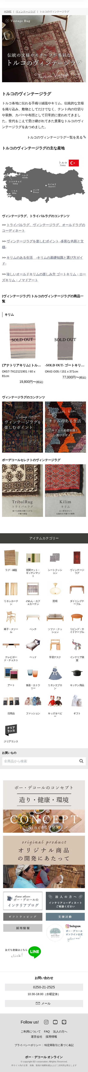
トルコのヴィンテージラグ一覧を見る (55, 137)
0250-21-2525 (44, 987)
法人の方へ (60, 1031)
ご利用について (31, 1031)
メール (46, 1003)
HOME (7, 11)
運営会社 (36, 1036)
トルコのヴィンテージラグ (54, 11)
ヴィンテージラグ (25, 11)
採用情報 (51, 1036)
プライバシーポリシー (28, 1045)
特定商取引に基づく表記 (59, 1045)
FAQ (47, 1031)
